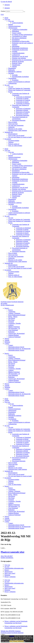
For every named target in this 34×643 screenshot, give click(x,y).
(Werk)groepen (12, 28)
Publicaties (11, 70)
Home (6, 18)
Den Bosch (11, 318)
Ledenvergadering (17, 23)
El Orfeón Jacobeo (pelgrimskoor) (22, 34)
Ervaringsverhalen (13, 140)
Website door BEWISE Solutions (11, 631)
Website (14, 66)
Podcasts (11, 483)
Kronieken (15, 80)
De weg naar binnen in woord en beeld (20, 137)
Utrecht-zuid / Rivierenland (16, 333)
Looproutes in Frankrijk (23, 100)
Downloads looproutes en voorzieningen (19, 117)
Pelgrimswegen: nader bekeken (17, 130)
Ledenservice (16, 55)
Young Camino (16, 33)
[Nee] (24, 641)
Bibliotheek (15, 31)
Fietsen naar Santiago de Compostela (19, 90)
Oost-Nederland (13, 330)
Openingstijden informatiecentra (14, 568)
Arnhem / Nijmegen (14, 313)
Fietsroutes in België (22, 110)
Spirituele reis (9, 132)
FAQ (2, 14)
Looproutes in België (22, 98)
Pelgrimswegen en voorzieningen (22, 60)
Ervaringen (8, 139)
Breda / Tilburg (12, 316)
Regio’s (7, 308)
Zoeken (3, 11)
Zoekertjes (11, 127)
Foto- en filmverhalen (14, 484)
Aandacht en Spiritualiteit (19, 29)
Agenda (7, 340)
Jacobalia (11, 73)
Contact (7, 343)
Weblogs (11, 142)
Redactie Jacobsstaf (18, 61)
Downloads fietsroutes (22, 115)
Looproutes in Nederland (23, 97)
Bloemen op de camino (15, 129)
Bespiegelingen (12, 134)
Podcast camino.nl (13, 144)
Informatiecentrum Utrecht (16, 347)
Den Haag (11, 320)
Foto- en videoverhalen (15, 145)
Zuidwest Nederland (14, 337)
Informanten (15, 46)
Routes (10, 92)
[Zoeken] (24, 11)
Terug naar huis (13, 124)
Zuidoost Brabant (13, 335)
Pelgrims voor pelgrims (19, 58)
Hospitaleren (16, 39)
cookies (11, 636)
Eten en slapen (12, 122)
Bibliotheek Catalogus (15, 71)
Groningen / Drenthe (14, 323)
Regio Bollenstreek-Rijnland (16, 315)
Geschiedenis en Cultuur (19, 36)
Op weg (7, 85)
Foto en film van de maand (16, 135)
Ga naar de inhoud (6, 1)
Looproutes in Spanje (22, 102)
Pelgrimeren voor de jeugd (20, 56)
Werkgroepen (12, 410)
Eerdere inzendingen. (7, 557)
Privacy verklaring (10, 576)
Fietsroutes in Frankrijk (23, 112)
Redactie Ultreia (17, 63)
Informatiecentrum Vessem (16, 350)
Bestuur (10, 24)
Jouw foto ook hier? (7, 556)
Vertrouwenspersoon (14, 26)
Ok (11, 641)
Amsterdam (11, 311)
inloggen (7, 5)
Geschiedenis (12, 78)
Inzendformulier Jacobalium (20, 76)
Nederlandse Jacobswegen (20, 49)
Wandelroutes (16, 65)
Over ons (7, 19)
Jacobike (14, 51)
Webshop (7, 342)
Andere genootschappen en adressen (19, 81)
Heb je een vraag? (10, 573)
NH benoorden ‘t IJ (14, 328)
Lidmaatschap (12, 83)
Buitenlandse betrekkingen (20, 48)
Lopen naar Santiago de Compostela (19, 88)
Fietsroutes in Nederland (23, 108)
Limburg (11, 325)
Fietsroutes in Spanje (22, 113)
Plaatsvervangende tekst (12, 552)
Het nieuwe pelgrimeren (19, 38)
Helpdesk (7, 575)
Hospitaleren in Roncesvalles (20, 41)
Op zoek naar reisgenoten (16, 125)
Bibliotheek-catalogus (14, 415)
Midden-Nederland (14, 327)
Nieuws (7, 338)
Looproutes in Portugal (23, 103)
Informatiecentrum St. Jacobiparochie (19, 348)
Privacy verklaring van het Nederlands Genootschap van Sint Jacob (16, 622)
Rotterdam (11, 332)
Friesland (11, 321)
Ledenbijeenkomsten (18, 53)
